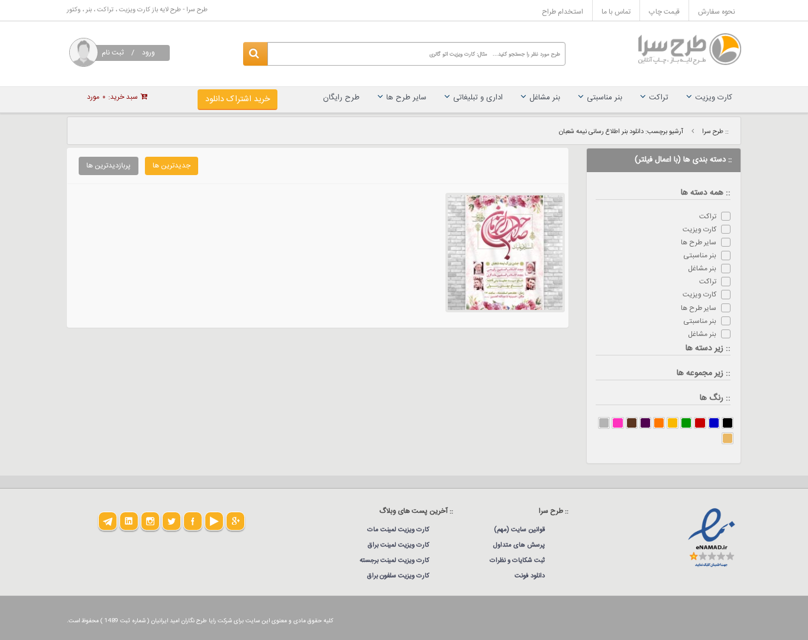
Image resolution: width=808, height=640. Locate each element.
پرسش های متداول (519, 545)
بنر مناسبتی (604, 97)
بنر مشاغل (544, 97)
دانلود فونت (530, 576)
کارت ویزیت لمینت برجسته (394, 560)
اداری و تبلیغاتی (478, 97)
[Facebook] (193, 521)
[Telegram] (108, 521)
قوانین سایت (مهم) (519, 530)
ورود (148, 53)
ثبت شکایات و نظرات (517, 560)
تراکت (658, 97)
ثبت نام (113, 53)
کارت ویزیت (713, 97)
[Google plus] (235, 521)
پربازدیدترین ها (108, 166)
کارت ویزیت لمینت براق (398, 545)
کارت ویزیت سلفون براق (398, 576)
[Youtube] (214, 521)
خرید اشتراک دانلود (237, 99)
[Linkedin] (129, 521)
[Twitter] (171, 521)
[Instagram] (150, 521)
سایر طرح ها (406, 97)
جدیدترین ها (171, 166)
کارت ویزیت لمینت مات (398, 530)
